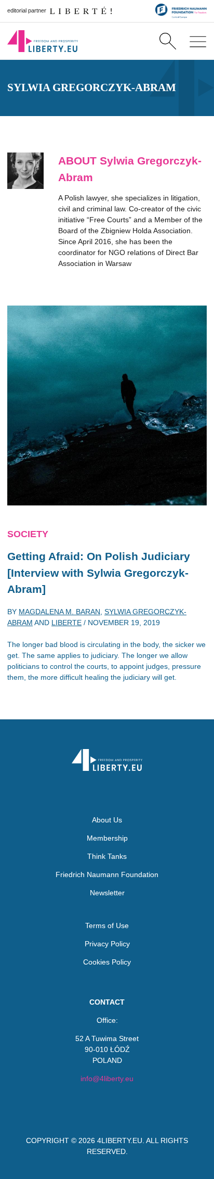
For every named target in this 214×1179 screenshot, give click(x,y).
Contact (107, 1002)
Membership (107, 838)
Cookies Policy (107, 962)
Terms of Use (107, 925)
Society (27, 534)
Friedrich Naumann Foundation (107, 874)
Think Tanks (107, 856)
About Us (107, 820)
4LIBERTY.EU (119, 1140)
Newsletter (107, 893)
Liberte (66, 622)
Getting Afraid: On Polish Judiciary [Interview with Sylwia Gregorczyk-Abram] (98, 572)
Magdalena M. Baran (59, 611)
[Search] (167, 41)
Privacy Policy (107, 944)
